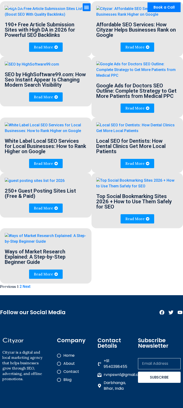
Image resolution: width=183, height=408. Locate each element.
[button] (87, 7)
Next (26, 286)
